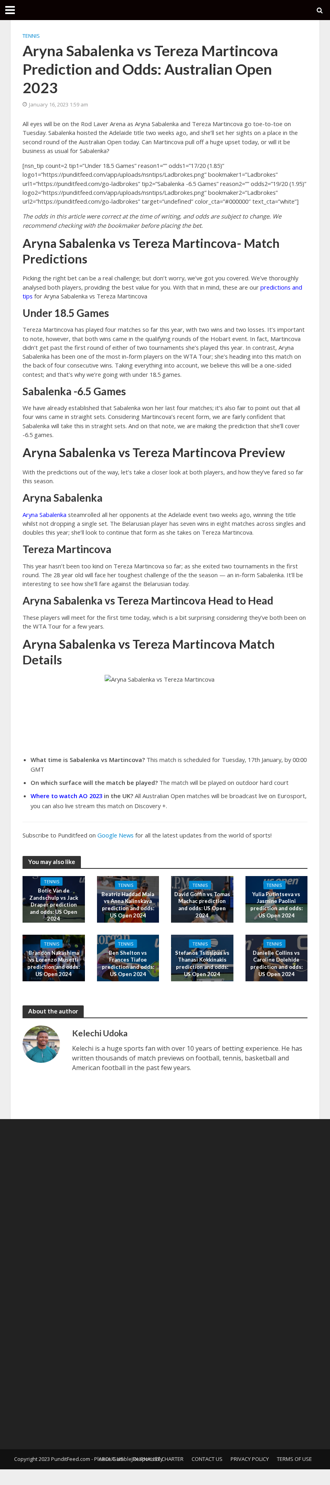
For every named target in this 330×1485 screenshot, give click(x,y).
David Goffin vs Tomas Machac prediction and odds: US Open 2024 (202, 905)
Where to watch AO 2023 (66, 796)
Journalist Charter (158, 1459)
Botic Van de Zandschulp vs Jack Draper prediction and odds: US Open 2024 (53, 904)
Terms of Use (294, 1459)
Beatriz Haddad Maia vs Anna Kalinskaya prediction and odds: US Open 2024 (127, 905)
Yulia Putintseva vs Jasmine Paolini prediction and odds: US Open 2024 (276, 905)
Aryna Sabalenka (44, 515)
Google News (115, 835)
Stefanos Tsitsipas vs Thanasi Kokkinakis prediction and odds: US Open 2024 (202, 963)
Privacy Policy (250, 1459)
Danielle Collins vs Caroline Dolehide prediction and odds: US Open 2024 (276, 963)
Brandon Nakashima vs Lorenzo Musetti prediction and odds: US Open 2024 (53, 963)
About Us (111, 1459)
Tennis (31, 35)
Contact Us (207, 1459)
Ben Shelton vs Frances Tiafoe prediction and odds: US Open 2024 (128, 963)
